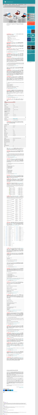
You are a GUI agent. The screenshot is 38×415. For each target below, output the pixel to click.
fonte (15, 42)
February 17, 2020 (16, 331)
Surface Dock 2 (13, 225)
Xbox (16, 4)
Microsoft (9, 391)
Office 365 (13, 4)
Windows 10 (16, 391)
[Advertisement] (15, 29)
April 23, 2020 (15, 157)
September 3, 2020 (15, 88)
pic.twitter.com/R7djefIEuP (10, 348)
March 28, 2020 (15, 280)
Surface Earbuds (17, 225)
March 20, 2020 (15, 311)
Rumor (12, 391)
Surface (10, 4)
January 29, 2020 (15, 355)
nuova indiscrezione (16, 175)
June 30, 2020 (16, 97)
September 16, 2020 (16, 65)
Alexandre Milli (18, 7)
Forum (25, 4)
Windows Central (21, 357)
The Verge (22, 387)
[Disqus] (15, 407)
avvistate (13, 223)
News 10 (10, 391)
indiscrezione (16, 53)
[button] (3, 4)
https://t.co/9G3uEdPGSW (16, 354)
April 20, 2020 (15, 173)
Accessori (6, 391)
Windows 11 (6, 4)
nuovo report (16, 57)
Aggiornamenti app (20, 4)
